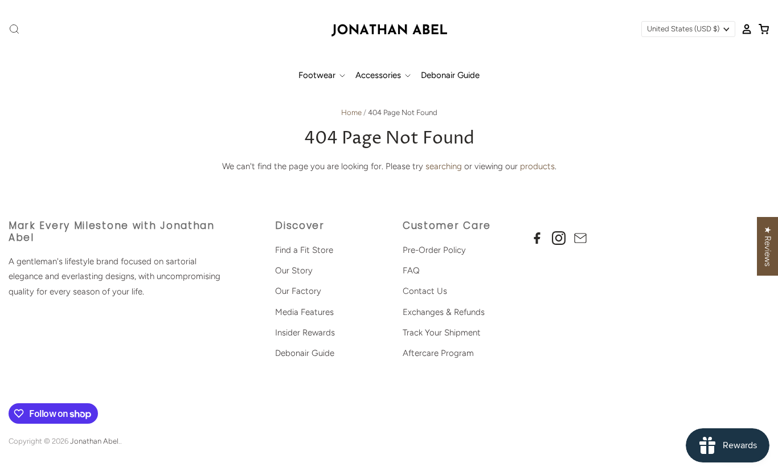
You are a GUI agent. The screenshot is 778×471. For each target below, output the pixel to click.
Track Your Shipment (442, 332)
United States (683, 28)
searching (443, 166)
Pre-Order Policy (434, 250)
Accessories (379, 75)
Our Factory (298, 291)
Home (351, 112)
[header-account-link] (743, 29)
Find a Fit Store (304, 250)
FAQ (411, 270)
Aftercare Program (438, 353)
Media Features (304, 312)
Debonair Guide (450, 75)
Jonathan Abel (94, 441)
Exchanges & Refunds (444, 312)
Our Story (294, 270)
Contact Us (425, 291)
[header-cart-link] (760, 29)
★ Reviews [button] (768, 246)
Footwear (318, 75)
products (537, 166)
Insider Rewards (305, 332)
